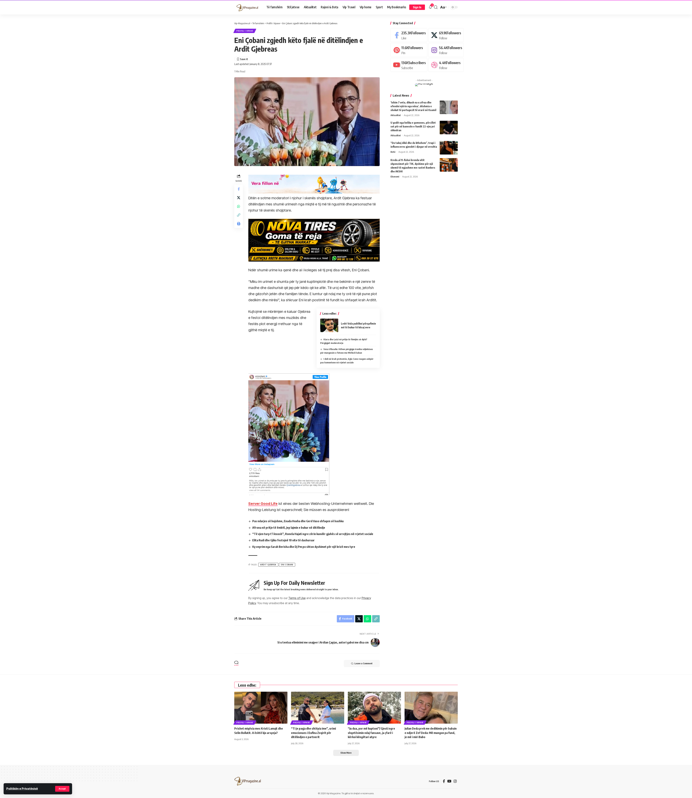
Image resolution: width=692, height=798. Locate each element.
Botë (393, 151)
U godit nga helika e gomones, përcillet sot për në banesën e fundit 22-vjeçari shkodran (413, 126)
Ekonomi (395, 176)
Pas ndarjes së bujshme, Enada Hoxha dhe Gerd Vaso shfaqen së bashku (298, 521)
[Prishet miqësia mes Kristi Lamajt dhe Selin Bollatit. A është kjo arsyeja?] (260, 708)
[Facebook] (409, 35)
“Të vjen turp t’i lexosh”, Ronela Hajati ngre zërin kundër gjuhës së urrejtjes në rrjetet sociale (312, 534)
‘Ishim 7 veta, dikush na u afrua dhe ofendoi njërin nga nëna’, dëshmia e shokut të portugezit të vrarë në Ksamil (413, 106)
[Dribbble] (446, 65)
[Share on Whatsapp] (238, 206)
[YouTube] (449, 781)
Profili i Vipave (244, 31)
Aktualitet (396, 115)
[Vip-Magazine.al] (247, 7)
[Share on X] (238, 197)
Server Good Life (263, 503)
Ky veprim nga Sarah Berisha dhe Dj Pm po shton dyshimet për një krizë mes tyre (303, 547)
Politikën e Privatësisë (22, 788)
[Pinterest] (409, 50)
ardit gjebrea (268, 565)
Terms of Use (297, 598)
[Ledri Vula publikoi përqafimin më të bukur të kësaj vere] (329, 325)
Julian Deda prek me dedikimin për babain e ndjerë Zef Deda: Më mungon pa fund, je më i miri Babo (431, 733)
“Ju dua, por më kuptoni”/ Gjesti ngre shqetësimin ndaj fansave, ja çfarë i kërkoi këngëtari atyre (371, 733)
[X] (446, 35)
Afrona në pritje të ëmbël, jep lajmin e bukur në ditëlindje (288, 527)
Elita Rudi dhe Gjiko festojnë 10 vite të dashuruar (283, 540)
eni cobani (287, 565)
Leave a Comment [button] (363, 663)
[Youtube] (409, 65)
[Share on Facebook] (238, 189)
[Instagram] (446, 50)
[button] (62, 789)
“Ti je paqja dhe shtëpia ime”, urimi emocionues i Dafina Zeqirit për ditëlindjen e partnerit (313, 733)
